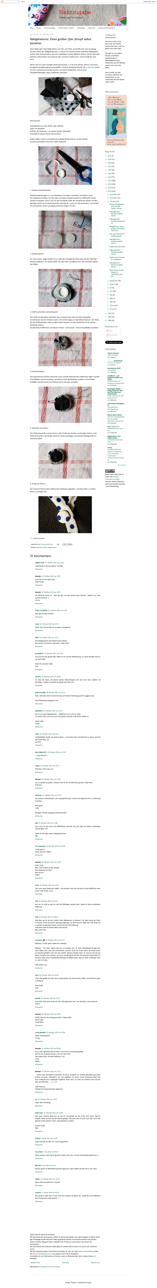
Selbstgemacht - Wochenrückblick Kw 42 (117, 221)
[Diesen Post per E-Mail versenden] (63, 544)
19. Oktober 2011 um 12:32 (53, 653)
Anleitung (39, 547)
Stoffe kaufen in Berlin (66, 28)
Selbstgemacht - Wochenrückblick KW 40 (116, 252)
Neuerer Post (35, 1263)
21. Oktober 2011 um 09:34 (51, 1048)
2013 (110, 184)
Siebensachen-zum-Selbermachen (114, 437)
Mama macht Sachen (114, 415)
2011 (110, 191)
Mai (111, 295)
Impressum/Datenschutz (106, 28)
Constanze (38, 940)
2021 (110, 156)
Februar (112, 305)
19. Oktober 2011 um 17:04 (51, 779)
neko (37, 975)
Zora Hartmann (40, 846)
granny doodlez (40, 692)
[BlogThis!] (65, 544)
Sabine (37, 766)
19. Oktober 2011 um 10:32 (54, 563)
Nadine (37, 1179)
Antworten (39, 569)
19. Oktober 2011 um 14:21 (49, 734)
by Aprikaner (39, 653)
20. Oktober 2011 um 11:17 (55, 940)
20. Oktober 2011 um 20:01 (55, 1032)
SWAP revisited (112, 355)
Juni (111, 291)
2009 (110, 317)
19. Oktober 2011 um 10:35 (51, 576)
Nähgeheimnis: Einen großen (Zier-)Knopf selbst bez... (117, 229)
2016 (110, 174)
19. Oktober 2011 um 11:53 (49, 624)
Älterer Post (95, 1263)
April (111, 298)
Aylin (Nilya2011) (40, 752)
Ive (36, 1099)
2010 (110, 313)
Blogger (88, 1283)
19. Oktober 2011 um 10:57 (51, 592)
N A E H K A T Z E (113, 427)
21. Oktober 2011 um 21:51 (47, 1099)
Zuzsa (37, 885)
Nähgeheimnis (52, 547)
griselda (37, 998)
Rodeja (37, 1138)
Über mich (91, 28)
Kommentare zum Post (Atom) (49, 1267)
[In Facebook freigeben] (69, 544)
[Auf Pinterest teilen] (71, 544)
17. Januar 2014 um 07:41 (50, 1193)
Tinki (36, 917)
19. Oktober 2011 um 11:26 (57, 610)
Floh (36, 901)
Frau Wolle (39, 1152)
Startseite (65, 1263)
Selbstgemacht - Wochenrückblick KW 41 (116, 241)
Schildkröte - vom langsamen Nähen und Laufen (115, 377)
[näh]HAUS (39, 711)
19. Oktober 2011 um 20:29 (55, 846)
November (113, 198)
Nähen (45, 547)
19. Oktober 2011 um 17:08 (47, 823)
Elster (37, 734)
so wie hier (90, 67)
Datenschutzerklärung (85, 1251)
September (114, 281)
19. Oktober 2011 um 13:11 (55, 692)
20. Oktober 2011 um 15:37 (50, 998)
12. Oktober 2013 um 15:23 (49, 1179)
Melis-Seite (39, 1113)
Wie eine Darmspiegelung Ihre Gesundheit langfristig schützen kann (115, 419)
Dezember (113, 194)
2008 (110, 320)
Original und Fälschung (117, 247)
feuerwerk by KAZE (113, 368)
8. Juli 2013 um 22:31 (48, 1165)
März (112, 302)
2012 (110, 188)
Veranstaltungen (49, 28)
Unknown (38, 795)
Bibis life (38, 1165)
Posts (110, 331)
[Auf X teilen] (67, 544)
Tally (36, 823)
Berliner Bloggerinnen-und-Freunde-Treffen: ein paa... (117, 206)
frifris (37, 638)
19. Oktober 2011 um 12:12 (48, 638)
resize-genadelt (40, 1032)
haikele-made (39, 563)
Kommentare (112, 335)
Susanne (38, 677)
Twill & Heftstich (113, 353)
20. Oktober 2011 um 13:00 (48, 975)
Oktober (113, 201)
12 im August (111, 370)
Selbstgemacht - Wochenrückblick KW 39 (116, 265)
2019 (110, 163)
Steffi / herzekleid (41, 610)
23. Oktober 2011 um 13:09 (53, 1113)
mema (109, 448)
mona (37, 624)
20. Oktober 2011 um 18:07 (51, 1014)
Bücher (38, 28)
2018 (110, 166)
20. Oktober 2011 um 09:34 (48, 917)
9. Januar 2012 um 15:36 (49, 1138)
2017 (110, 170)
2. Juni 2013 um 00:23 (50, 1152)
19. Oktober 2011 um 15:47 (56, 752)
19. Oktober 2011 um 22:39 (49, 885)
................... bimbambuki (114, 361)
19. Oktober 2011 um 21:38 (51, 862)
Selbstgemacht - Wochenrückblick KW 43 (116, 214)
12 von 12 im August (114, 363)
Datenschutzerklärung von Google (44, 1254)
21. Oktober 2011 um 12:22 (51, 1071)
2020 (110, 159)
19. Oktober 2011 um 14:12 (52, 711)
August (112, 284)
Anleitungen (81, 28)
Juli (111, 288)
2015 (110, 177)
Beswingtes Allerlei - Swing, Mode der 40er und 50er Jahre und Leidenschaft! (115, 391)
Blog (31, 28)
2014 (110, 181)
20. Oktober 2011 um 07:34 (48, 901)
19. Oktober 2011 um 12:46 (51, 677)
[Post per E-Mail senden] (57, 544)
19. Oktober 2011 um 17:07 (51, 795)
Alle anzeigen (121, 465)
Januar (112, 309)
